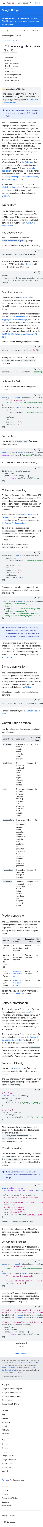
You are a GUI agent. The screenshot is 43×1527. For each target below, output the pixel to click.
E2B (28, 297)
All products (6, 1506)
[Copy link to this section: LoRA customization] (30, 1003)
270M (4, 334)
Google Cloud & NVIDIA (10, 1404)
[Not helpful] (20, 36)
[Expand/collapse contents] (15, 57)
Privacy (12, 1516)
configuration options (14, 177)
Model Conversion (16, 994)
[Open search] (31, 2)
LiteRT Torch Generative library (18, 983)
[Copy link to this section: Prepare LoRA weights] (29, 1063)
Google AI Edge (10, 10)
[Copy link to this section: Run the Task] (18, 436)
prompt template (12, 633)
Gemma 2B (9, 1040)
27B (16, 334)
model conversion (30, 177)
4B (9, 334)
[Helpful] (16, 36)
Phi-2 (20, 1040)
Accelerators (7, 1400)
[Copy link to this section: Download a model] (24, 292)
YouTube (5, 1434)
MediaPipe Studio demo (12, 187)
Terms (4, 1516)
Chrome (5, 1448)
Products (12, 31)
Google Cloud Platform (10, 1498)
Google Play (6, 1467)
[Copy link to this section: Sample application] (28, 666)
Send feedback (11, 41)
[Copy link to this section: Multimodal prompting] (28, 490)
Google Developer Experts (11, 1396)
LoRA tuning (10, 179)
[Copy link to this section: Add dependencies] (25, 232)
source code (7, 657)
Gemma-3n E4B (29, 514)
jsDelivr (28, 264)
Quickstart (29, 162)
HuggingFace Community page (14, 319)
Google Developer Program (12, 1389)
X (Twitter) (6, 1430)
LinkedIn (5, 1426)
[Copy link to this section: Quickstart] (18, 205)
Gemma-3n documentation (16, 523)
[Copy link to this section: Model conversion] (27, 915)
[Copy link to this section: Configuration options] (33, 723)
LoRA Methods (15, 1068)
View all (5, 1471)
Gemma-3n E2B (8, 517)
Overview (6, 196)
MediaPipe (36, 31)
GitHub (28, 687)
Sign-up (17, 21)
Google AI (5, 1502)
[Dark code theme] (35, 251)
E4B (22, 297)
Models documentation (18, 317)
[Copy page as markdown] (12, 50)
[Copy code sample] (39, 251)
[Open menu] (3, 3)
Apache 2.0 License (8, 1368)
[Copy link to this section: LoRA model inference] (29, 1242)
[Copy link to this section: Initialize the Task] (22, 381)
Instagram (6, 1422)
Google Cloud (7, 1463)
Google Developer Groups (11, 1392)
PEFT (32, 1012)
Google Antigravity (9, 1460)
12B (12, 334)
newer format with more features (26, 636)
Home (4, 31)
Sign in (37, 3)
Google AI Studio (8, 1456)
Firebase (5, 1452)
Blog (3, 1414)
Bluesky (5, 1418)
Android (5, 1444)
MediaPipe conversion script (17, 973)
